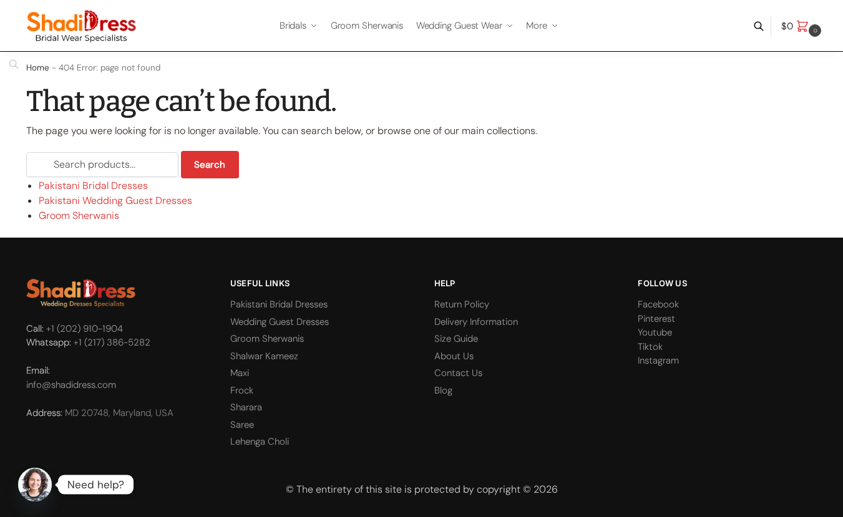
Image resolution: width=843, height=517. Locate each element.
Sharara (246, 407)
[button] (802, 26)
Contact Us (458, 373)
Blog (443, 390)
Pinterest (656, 318)
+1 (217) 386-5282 (112, 342)
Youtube (655, 332)
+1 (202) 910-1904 (84, 328)
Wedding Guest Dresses (279, 322)
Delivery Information (476, 322)
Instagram (658, 360)
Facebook (658, 304)
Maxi (239, 373)
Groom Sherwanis (79, 215)
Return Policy (461, 304)
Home (37, 67)
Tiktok (650, 347)
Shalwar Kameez (264, 356)
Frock (241, 390)
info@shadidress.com (71, 385)
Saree (242, 424)
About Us (454, 356)
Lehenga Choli (259, 441)
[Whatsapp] (35, 484)
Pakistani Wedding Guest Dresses (115, 200)
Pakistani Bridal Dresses (93, 185)
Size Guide (456, 338)
